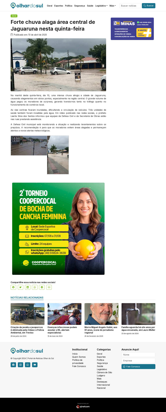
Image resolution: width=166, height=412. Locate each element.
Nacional (101, 388)
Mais (112, 5)
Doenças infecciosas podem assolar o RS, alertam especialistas (62, 330)
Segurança (79, 5)
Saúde (90, 5)
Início (75, 353)
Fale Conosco (79, 366)
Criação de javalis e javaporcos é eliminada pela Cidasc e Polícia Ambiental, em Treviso (27, 330)
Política (68, 5)
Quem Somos (79, 357)
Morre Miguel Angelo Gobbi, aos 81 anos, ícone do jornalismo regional (101, 330)
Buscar (150, 5)
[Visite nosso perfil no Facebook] (13, 364)
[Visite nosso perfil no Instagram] (20, 364)
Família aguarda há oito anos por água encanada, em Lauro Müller (138, 328)
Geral (49, 5)
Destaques (102, 381)
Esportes (58, 5)
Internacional (103, 385)
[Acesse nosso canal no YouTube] (34, 364)
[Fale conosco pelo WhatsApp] (27, 364)
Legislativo (100, 5)
